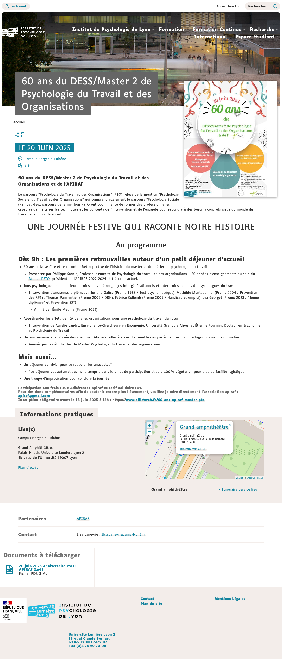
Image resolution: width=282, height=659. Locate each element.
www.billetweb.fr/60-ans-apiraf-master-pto (165, 400)
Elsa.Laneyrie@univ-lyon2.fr (123, 534)
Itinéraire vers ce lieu (193, 449)
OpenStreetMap (255, 477)
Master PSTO (39, 279)
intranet (19, 6)
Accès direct (226, 6)
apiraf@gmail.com (34, 396)
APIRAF (83, 518)
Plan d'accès (28, 467)
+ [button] (149, 425)
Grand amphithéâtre (204, 427)
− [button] (149, 431)
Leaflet (239, 477)
